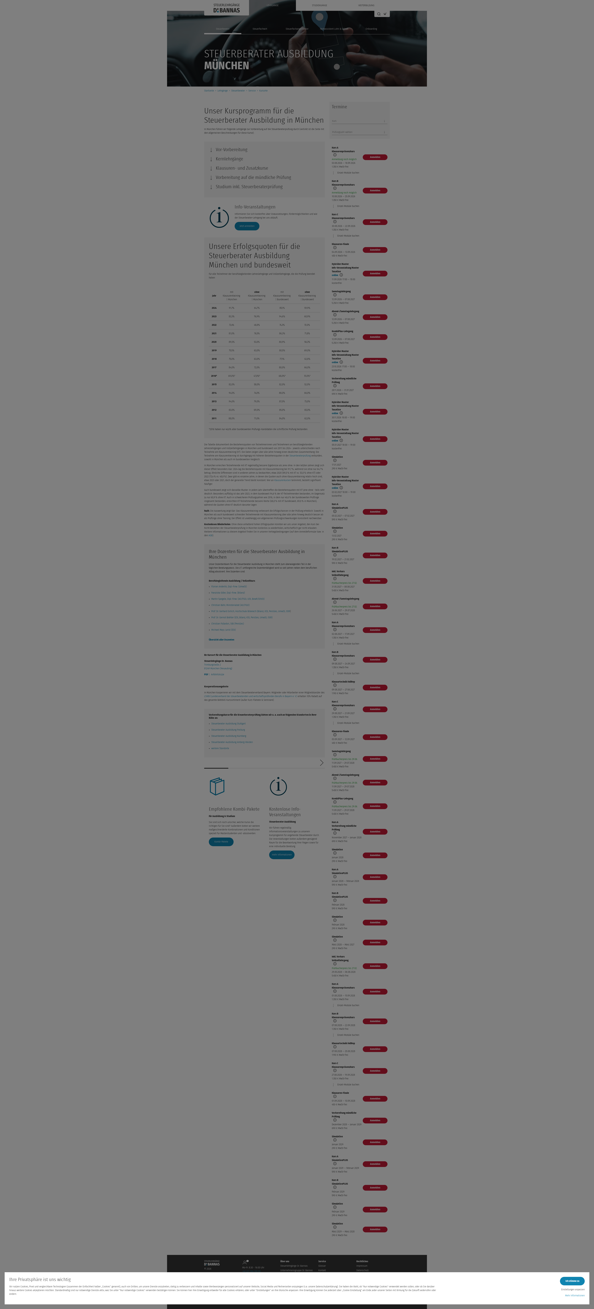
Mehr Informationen (575, 1295)
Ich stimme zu (572, 1281)
